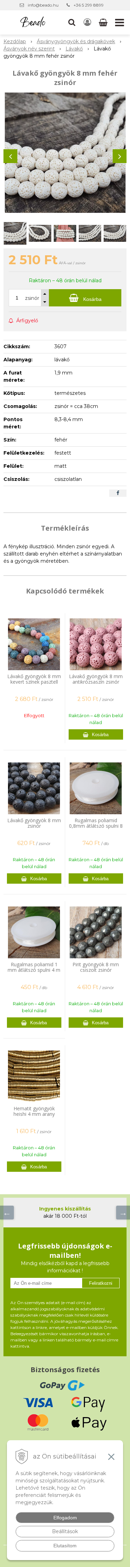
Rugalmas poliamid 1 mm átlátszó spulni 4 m (34, 967)
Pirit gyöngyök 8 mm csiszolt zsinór (95, 967)
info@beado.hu (43, 5)
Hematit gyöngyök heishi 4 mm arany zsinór (34, 1114)
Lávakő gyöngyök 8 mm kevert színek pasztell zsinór (34, 682)
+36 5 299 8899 (88, 5)
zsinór (32, 298)
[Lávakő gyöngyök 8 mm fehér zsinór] (65, 152)
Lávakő (74, 49)
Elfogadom (65, 1517)
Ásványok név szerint (29, 49)
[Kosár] (104, 22)
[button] (72, 22)
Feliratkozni (100, 1283)
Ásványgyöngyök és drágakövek (76, 41)
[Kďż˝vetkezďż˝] (123, 1212)
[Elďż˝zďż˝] (7, 1212)
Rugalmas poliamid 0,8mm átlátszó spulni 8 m (96, 826)
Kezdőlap (14, 41)
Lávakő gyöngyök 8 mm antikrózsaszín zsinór (96, 679)
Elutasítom (65, 1545)
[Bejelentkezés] (87, 22)
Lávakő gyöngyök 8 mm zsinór (34, 823)
